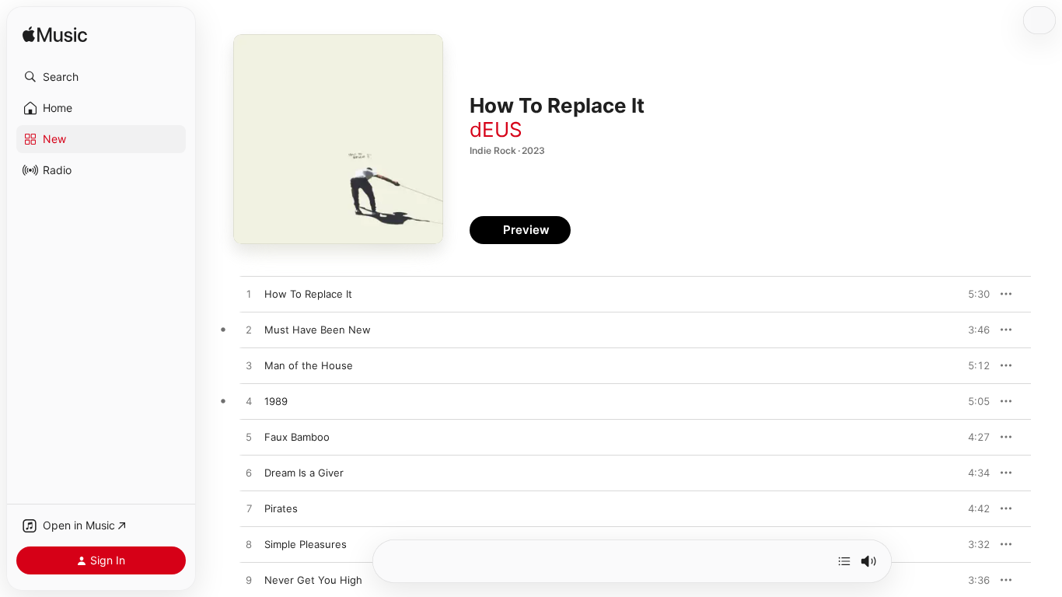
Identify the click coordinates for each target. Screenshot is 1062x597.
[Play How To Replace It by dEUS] (248, 295)
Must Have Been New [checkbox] (317, 329)
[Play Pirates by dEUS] (248, 509)
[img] (55, 35)
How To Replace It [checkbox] (308, 294)
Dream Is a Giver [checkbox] (304, 472)
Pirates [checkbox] (281, 508)
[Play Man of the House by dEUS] (248, 366)
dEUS (496, 129)
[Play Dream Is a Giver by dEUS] (248, 473)
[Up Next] (844, 561)
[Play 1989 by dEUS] (248, 402)
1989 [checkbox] (276, 401)
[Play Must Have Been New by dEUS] (248, 330)
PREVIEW (972, 293)
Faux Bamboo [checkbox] (297, 437)
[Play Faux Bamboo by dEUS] (248, 438)
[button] (101, 77)
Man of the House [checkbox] (308, 365)
